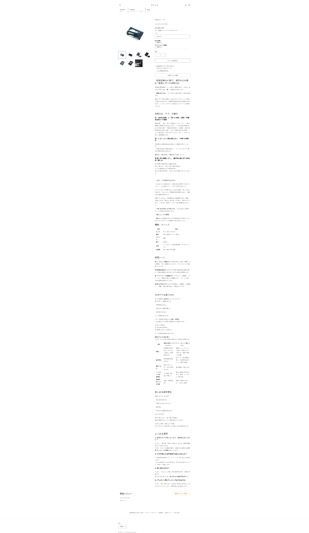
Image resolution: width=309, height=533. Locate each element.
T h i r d (124, 532)
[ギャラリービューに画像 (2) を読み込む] (130, 55)
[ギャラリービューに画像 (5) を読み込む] (122, 63)
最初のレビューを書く (181, 493)
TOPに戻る (177, 512)
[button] (120, 5)
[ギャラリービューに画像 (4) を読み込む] (147, 55)
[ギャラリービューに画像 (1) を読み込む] (122, 55)
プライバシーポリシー (151, 512)
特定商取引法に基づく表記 (136, 512)
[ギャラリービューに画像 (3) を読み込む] (139, 55)
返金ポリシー (168, 512)
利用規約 (161, 512)
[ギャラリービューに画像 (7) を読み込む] (139, 63)
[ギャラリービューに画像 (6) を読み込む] (130, 63)
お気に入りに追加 (173, 75)
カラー (156, 33)
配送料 (159, 30)
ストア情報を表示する (162, 70)
